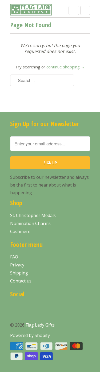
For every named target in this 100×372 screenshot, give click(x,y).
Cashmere (20, 231)
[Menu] (74, 10)
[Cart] (85, 10)
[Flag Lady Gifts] (31, 10)
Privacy (17, 265)
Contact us (20, 281)
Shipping (19, 273)
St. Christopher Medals (33, 215)
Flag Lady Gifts (40, 325)
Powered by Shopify (30, 335)
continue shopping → (65, 66)
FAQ (14, 257)
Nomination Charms (30, 223)
